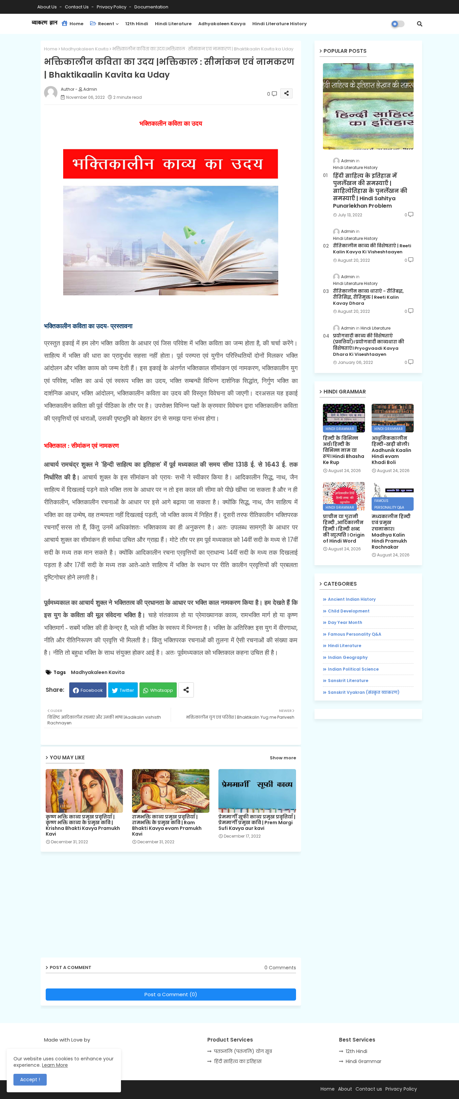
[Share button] (186, 690)
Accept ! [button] (30, 1079)
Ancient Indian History (352, 599)
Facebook (92, 690)
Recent (105, 23)
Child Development (349, 611)
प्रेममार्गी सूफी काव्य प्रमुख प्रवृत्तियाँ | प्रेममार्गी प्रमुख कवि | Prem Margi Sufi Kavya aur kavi (256, 822)
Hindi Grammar (363, 1061)
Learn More (55, 1065)
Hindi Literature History (279, 23)
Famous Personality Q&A (354, 634)
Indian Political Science (353, 669)
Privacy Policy (112, 7)
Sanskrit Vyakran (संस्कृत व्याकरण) (364, 692)
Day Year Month (345, 622)
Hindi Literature (173, 23)
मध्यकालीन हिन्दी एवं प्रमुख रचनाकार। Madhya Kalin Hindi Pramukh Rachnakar (391, 531)
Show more (283, 758)
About (345, 1089)
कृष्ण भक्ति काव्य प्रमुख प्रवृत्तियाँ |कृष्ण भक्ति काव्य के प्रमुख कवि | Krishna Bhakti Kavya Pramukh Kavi (83, 825)
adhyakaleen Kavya (222, 23)
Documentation (151, 7)
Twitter (127, 690)
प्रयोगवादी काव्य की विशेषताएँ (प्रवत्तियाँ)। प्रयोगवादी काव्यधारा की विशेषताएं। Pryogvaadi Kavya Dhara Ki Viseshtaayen (368, 345)
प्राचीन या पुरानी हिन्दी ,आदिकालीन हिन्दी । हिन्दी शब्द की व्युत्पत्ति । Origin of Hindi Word (344, 528)
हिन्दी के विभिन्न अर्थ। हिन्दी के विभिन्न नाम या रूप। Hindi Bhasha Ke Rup (343, 450)
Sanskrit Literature (348, 680)
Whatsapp (161, 690)
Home (76, 23)
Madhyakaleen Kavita (85, 49)
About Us (47, 7)
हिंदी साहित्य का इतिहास (237, 1061)
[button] (419, 24)
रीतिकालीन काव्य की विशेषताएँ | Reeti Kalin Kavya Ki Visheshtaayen (372, 249)
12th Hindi (136, 23)
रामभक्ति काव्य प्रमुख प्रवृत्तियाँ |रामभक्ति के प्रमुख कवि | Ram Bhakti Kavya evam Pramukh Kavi (167, 825)
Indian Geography (348, 657)
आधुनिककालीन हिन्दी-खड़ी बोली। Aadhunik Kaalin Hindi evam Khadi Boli (391, 450)
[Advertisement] (175, 907)
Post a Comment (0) (170, 994)
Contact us (77, 7)
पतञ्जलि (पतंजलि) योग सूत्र (243, 1051)
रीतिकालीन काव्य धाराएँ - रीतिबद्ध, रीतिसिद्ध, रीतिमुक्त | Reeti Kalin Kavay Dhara (368, 297)
